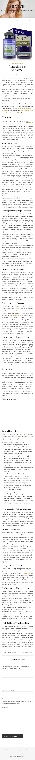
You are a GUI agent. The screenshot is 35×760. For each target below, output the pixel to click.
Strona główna (6, 750)
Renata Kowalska (10, 652)
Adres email (6, 681)
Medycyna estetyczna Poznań (18, 750)
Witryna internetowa (8, 690)
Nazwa (4, 672)
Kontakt (30, 750)
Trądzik (18, 7)
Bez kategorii (17, 63)
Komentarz (5, 707)
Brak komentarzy (28, 652)
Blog (3, 752)
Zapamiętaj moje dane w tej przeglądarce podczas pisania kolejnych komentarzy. (17, 702)
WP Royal (22, 756)
